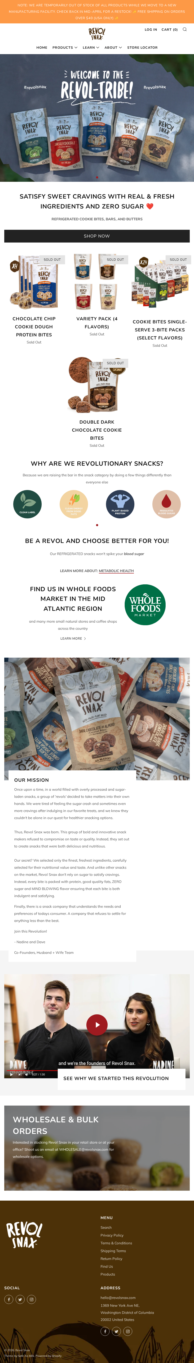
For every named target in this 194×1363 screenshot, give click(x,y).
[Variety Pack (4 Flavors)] (97, 282)
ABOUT (111, 47)
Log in (151, 29)
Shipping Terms (113, 1251)
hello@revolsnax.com (118, 1297)
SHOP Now (97, 236)
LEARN (89, 47)
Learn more (71, 639)
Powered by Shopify (48, 1356)
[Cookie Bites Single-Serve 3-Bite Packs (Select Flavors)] (160, 283)
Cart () (170, 29)
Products (63, 47)
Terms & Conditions (116, 1243)
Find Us (107, 1266)
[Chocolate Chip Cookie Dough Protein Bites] (34, 282)
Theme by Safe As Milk (19, 1356)
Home (41, 47)
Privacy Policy (112, 1235)
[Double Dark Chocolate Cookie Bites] (97, 385)
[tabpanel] (97, 118)
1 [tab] (97, 177)
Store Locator (142, 47)
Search (106, 1227)
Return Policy (111, 1258)
